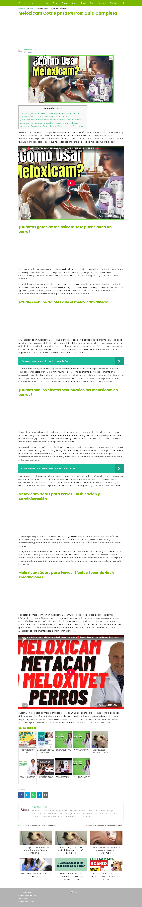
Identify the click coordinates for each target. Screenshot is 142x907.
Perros (55, 3)
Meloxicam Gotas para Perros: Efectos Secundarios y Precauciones (53, 126)
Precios (65, 3)
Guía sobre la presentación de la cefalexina (38, 825)
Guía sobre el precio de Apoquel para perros (103, 825)
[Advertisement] (71, 32)
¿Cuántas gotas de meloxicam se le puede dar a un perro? (49, 113)
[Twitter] (27, 795)
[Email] (45, 795)
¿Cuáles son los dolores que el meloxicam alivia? (44, 116)
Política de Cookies (26, 902)
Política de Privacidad (27, 896)
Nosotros (102, 3)
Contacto (114, 3)
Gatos (75, 3)
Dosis (83, 3)
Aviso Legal (22, 899)
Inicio (47, 3)
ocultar (59, 108)
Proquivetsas (25, 3)
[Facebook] (21, 795)
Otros (92, 3)
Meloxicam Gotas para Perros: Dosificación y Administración (49, 123)
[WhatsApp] (33, 795)
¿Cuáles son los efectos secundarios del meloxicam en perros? (51, 119)
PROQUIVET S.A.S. (30, 50)
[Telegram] (39, 795)
